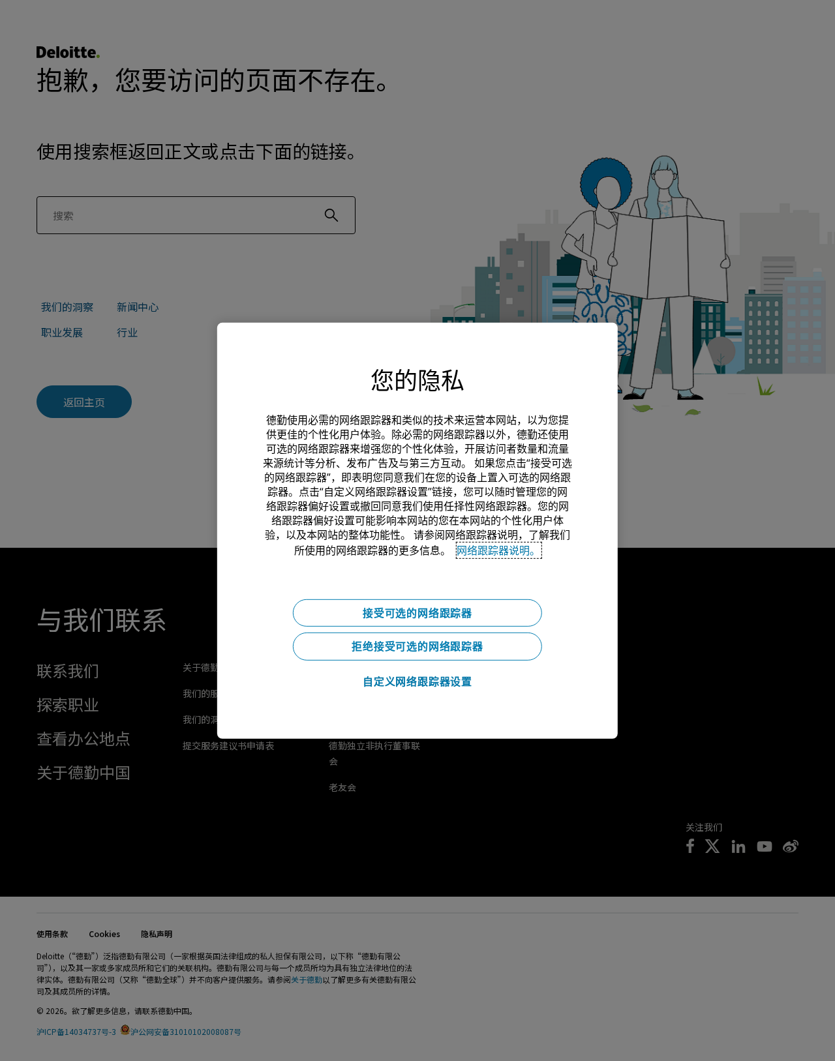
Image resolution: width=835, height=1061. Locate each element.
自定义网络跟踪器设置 (417, 681)
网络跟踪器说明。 (498, 550)
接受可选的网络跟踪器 (417, 612)
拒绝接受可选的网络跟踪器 (417, 646)
